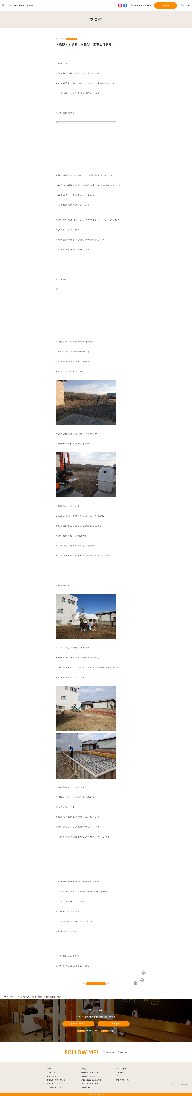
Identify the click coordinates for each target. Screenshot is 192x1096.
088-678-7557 (142, 5)
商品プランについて (54, 1083)
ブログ (118, 1076)
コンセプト (51, 1072)
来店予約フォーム (88, 1076)
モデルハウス (121, 1069)
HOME (49, 1069)
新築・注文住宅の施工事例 (92, 1080)
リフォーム (86, 1069)
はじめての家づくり (54, 1087)
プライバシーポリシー (124, 1080)
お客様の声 (86, 1087)
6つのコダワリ (52, 1076)
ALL (96, 983)
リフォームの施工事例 (90, 1083)
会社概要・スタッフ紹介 (56, 1080)
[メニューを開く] (185, 5)
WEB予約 (167, 5)
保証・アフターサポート (91, 1072)
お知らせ (119, 1072)
